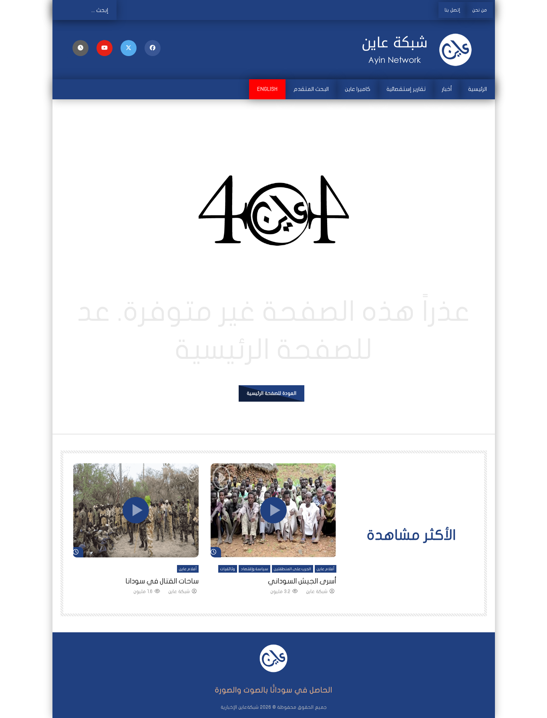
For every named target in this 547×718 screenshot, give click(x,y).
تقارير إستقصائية (406, 89)
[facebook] (153, 48)
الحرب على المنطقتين (292, 569)
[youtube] (105, 48)
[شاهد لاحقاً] (80, 48)
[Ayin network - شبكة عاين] (418, 49)
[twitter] (129, 48)
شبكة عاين (317, 591)
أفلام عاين (325, 569)
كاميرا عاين (357, 89)
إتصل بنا (452, 10)
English (267, 89)
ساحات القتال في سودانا (162, 581)
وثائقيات (227, 569)
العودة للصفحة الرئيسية (271, 393)
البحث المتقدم (311, 89)
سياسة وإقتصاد (254, 569)
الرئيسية (477, 89)
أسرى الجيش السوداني (302, 581)
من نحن (479, 10)
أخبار (447, 89)
